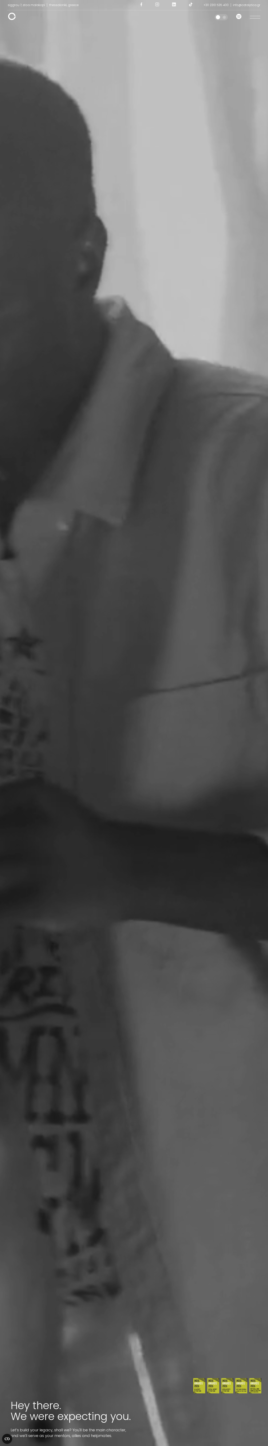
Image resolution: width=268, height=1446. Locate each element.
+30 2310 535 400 (216, 5)
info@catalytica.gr (246, 5)
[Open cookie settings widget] (7, 1439)
